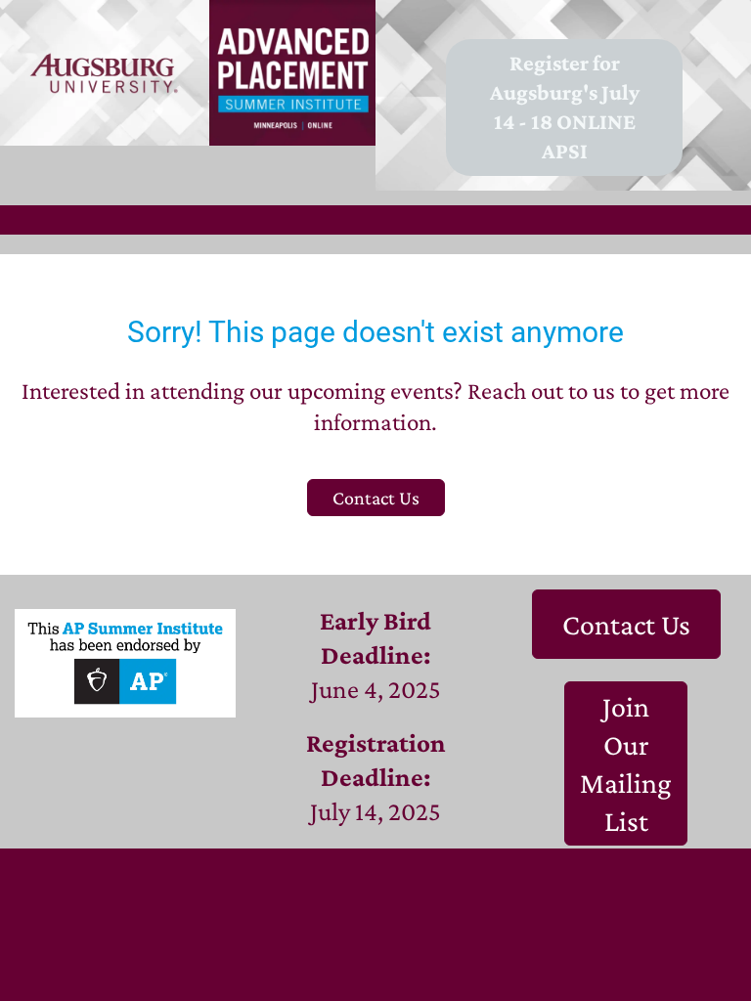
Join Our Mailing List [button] (626, 763)
